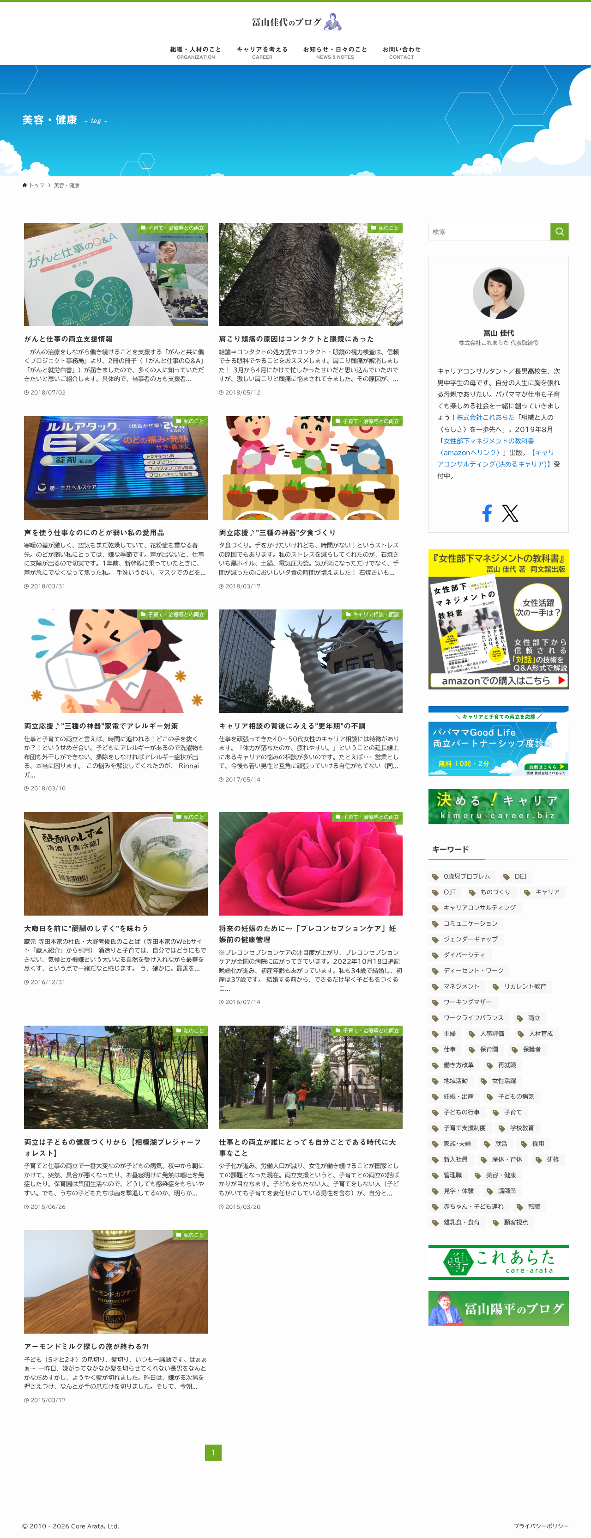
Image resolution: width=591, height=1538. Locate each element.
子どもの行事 (462, 1112)
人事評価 (492, 1034)
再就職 (507, 1065)
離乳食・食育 (462, 1222)
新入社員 (456, 1160)
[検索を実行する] (559, 231)
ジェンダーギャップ (471, 939)
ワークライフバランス (474, 1018)
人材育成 (541, 1034)
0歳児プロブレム (467, 877)
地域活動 (456, 1081)
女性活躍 (504, 1081)
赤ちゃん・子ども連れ (474, 1207)
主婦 (450, 1034)
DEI (520, 877)
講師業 (507, 1191)
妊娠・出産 (459, 1097)
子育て (513, 1112)
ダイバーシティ (465, 955)
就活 (501, 1144)
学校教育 (522, 1128)
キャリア (548, 892)
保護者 (532, 1049)
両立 (534, 1018)
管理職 (453, 1175)
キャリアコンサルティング (480, 908)
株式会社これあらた (486, 417)
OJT (450, 892)
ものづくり (496, 892)
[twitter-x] (510, 514)
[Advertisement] (498, 1411)
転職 (534, 1207)
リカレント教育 (525, 987)
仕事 (450, 1049)
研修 (553, 1160)
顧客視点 (516, 1222)
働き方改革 (459, 1065)
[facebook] (487, 514)
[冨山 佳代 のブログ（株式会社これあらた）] (295, 22)
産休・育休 (507, 1160)
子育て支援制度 (465, 1128)
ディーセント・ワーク (474, 971)
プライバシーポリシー (541, 1526)
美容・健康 (501, 1175)
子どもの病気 (516, 1097)
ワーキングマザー (468, 1002)
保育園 (489, 1049)
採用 (538, 1144)
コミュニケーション (471, 924)
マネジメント (462, 987)
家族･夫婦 (457, 1144)
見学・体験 (459, 1191)
